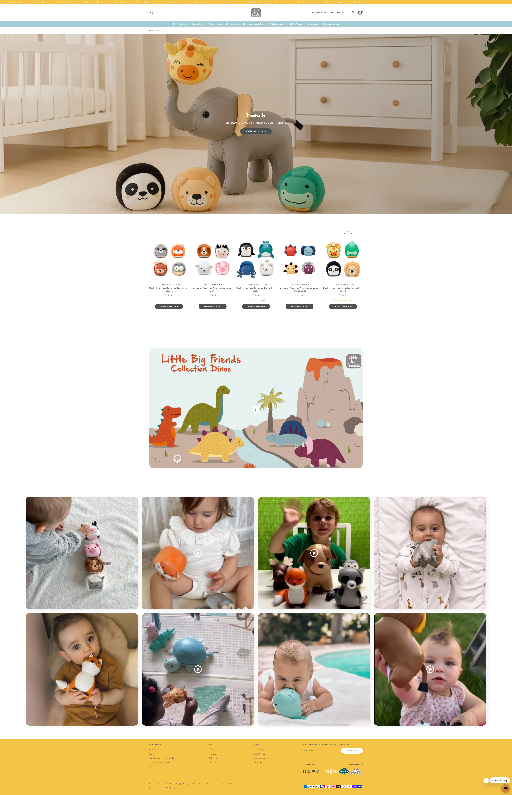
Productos (179, 24)
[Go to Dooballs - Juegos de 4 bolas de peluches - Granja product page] (212, 259)
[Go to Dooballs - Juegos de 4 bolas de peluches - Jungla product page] (343, 259)
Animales (312, 24)
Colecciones (215, 24)
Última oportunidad (254, 24)
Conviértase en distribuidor (162, 758)
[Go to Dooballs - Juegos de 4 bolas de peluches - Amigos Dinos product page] (299, 259)
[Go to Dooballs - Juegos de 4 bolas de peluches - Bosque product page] (169, 259)
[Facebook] (304, 771)
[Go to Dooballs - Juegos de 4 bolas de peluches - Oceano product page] (256, 259)
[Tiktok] (317, 771)
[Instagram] (308, 771)
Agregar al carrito (169, 306)
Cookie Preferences (230, 784)
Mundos (197, 24)
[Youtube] (313, 771)
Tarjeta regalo (277, 24)
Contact (153, 766)
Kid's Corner (296, 24)
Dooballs (159, 30)
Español (339, 12)
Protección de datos (156, 784)
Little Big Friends (175, 788)
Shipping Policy (181, 784)
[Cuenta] (353, 12)
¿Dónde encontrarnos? (160, 762)
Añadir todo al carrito (256, 131)
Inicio (151, 30)
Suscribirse (352, 750)
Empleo (153, 754)
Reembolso (170, 784)
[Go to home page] (256, 12)
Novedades (232, 24)
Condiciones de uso (214, 784)
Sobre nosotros (330, 24)
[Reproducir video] (256, 409)
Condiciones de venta (197, 784)
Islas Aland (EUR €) (320, 12)
